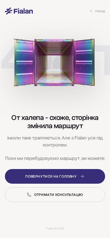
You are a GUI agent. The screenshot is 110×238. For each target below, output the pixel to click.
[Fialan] (19, 11)
